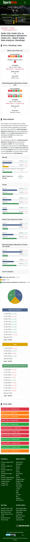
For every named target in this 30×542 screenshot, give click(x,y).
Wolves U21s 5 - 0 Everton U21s (11, 447)
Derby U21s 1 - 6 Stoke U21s (10, 424)
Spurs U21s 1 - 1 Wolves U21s (10, 451)
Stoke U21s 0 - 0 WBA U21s (10, 413)
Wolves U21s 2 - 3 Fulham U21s (15, 103)
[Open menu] (24, 2)
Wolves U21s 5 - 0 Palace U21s (11, 439)
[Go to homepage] (10, 2)
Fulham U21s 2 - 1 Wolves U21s (11, 443)
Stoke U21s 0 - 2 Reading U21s (15, 69)
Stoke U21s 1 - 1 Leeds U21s (10, 416)
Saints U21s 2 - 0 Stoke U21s (10, 420)
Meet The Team (20, 516)
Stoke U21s (4, 14)
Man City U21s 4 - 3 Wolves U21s (11, 435)
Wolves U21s (26, 14)
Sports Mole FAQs (21, 510)
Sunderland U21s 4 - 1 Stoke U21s (11, 428)
